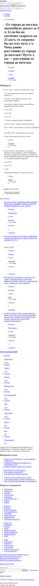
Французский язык (11, 532)
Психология (8, 541)
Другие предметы (10, 551)
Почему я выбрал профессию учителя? (18, 466)
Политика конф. (13, 558)
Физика (11, 254)
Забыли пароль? (5, 576)
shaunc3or (11, 335)
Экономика (8, 525)
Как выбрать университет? (13, 472)
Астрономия (8, 547)
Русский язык (9, 495)
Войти (13, 5)
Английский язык (10, 499)
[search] (23, 8)
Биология (7, 506)
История (11, 290)
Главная (7, 14)
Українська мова (10, 515)
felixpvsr (11, 220)
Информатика (9, 517)
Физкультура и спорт (11, 549)
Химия (6, 501)
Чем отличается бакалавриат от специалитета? (20, 481)
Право (6, 528)
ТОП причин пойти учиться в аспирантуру (19, 479)
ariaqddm (11, 78)
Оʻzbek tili (7, 543)
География (8, 514)
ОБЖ (6, 540)
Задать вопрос (5, 5)
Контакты (3, 558)
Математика (12, 213)
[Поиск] (23, 3)
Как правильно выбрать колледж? (16, 474)
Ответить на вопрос (12, 193)
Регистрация (21, 5)
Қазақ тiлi (7, 523)
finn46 (10, 180)
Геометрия (8, 497)
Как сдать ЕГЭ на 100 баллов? (15, 470)
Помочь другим (5, 10)
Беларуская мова (10, 530)
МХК (6, 536)
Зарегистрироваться (27, 579)
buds (9, 297)
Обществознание (10, 510)
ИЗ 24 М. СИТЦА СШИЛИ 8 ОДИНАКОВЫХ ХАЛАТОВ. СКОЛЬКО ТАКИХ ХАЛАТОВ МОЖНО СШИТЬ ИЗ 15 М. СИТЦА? (21, 204)
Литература (8, 491)
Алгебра (7, 16)
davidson (11, 143)
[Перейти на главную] (3, 1)
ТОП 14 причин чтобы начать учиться (17, 477)
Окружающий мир (10, 512)
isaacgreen (11, 261)
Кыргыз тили (9, 545)
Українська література (12, 519)
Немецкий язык (9, 534)
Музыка (7, 527)
